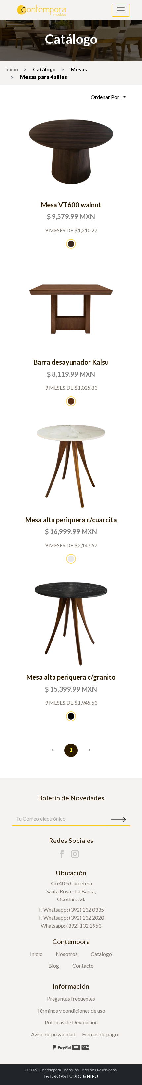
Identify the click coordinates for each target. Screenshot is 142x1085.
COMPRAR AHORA (71, 151)
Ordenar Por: (106, 97)
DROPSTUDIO (63, 1076)
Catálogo (44, 69)
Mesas (79, 69)
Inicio (11, 69)
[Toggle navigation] (121, 10)
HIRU (92, 1076)
